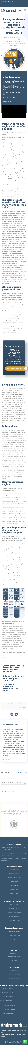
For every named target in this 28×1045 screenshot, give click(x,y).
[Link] (18, 783)
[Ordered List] (10, 783)
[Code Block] (16, 783)
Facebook (11, 714)
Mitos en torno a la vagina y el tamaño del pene (13, 81)
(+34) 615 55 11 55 (7, 1)
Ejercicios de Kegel (9, 97)
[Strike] (8, 783)
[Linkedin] (6, 1042)
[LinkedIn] (3, 759)
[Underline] (6, 783)
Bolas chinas (7, 101)
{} (19, 782)
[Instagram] (14, 1042)
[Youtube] (10, 1042)
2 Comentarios (9, 37)
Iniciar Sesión (23, 772)
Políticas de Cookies (17, 1030)
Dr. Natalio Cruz (10, 724)
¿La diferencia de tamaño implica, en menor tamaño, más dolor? (13, 87)
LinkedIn (16, 714)
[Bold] (3, 783)
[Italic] (4, 783)
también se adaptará (12, 303)
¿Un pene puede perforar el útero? (12, 93)
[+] (21, 782)
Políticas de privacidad (6, 1030)
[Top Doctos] (9, 759)
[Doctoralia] (6, 759)
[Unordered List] (12, 783)
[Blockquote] (14, 783)
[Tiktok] (21, 1042)
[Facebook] (17, 1042)
